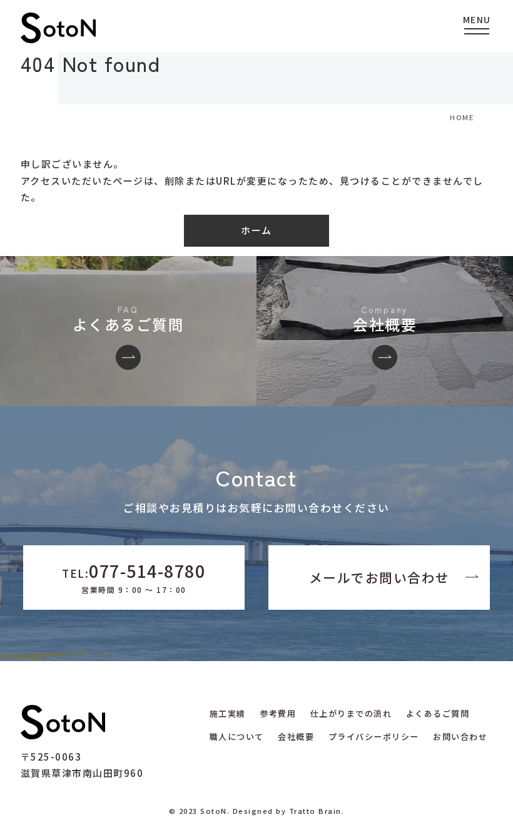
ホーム (256, 230)
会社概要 (296, 736)
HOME (462, 117)
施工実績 (228, 713)
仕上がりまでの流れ (351, 713)
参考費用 (278, 713)
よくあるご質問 (438, 713)
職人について (237, 736)
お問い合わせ (460, 736)
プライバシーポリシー (373, 736)
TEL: (133, 576)
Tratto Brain (315, 811)
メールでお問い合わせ (379, 577)
